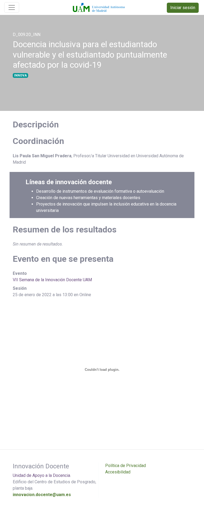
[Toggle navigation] (11, 7)
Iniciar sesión (182, 7)
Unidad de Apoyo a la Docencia (41, 475)
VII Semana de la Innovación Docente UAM (52, 279)
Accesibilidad (117, 471)
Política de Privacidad (125, 465)
